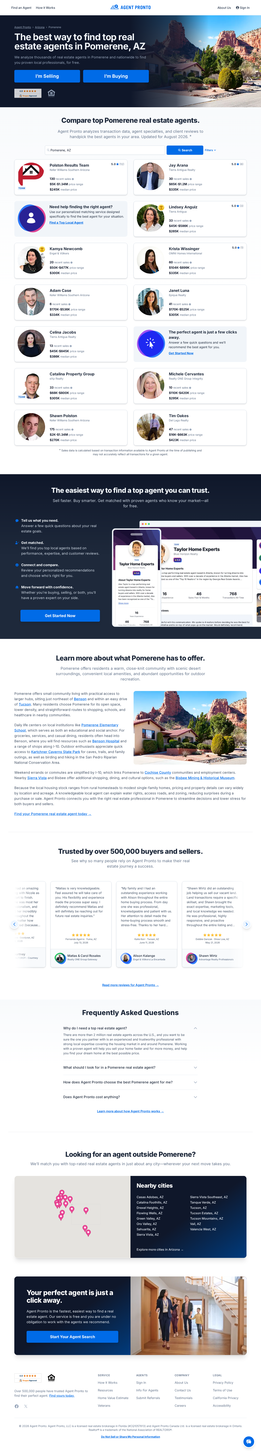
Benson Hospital (105, 741)
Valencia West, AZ (203, 1229)
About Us (224, 8)
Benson (80, 699)
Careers (180, 1405)
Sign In (245, 8)
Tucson (25, 704)
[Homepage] (130, 7)
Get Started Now (181, 353)
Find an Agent (21, 8)
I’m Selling (47, 76)
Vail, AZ (195, 1224)
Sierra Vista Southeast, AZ (209, 1197)
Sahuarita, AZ (146, 1229)
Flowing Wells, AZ (149, 1213)
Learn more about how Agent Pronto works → (130, 1111)
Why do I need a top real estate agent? (95, 1028)
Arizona (40, 27)
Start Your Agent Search (72, 1336)
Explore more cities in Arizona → (160, 1249)
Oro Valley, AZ (147, 1224)
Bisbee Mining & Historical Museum (205, 778)
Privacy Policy (223, 1382)
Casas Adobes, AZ (150, 1197)
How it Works (45, 8)
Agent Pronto (22, 27)
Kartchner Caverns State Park (55, 752)
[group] (92, 924)
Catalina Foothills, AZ (152, 1202)
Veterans (104, 1405)
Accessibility (222, 1405)
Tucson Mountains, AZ (206, 1218)
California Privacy (225, 1398)
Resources (105, 1390)
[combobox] (105, 150)
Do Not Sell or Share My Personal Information (130, 1436)
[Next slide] (246, 924)
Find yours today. (62, 1396)
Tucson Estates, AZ (204, 1213)
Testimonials (183, 1398)
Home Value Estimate (113, 1398)
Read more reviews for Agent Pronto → (130, 985)
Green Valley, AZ (148, 1218)
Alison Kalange (90, 956)
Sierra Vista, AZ (148, 1234)
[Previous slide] (14, 924)
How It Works (107, 1382)
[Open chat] (249, 1442)
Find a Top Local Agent (66, 222)
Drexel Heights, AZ (150, 1208)
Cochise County (158, 772)
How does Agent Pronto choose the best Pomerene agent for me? (118, 1082)
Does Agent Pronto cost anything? (91, 1097)
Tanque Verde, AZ (203, 1202)
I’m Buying (116, 76)
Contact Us (183, 1390)
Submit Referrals (148, 1398)
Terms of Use (222, 1390)
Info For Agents (147, 1390)
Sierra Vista (37, 778)
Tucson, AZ (198, 1208)
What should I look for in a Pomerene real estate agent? (109, 1067)
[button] (85, 1210)
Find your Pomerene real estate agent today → (53, 814)
